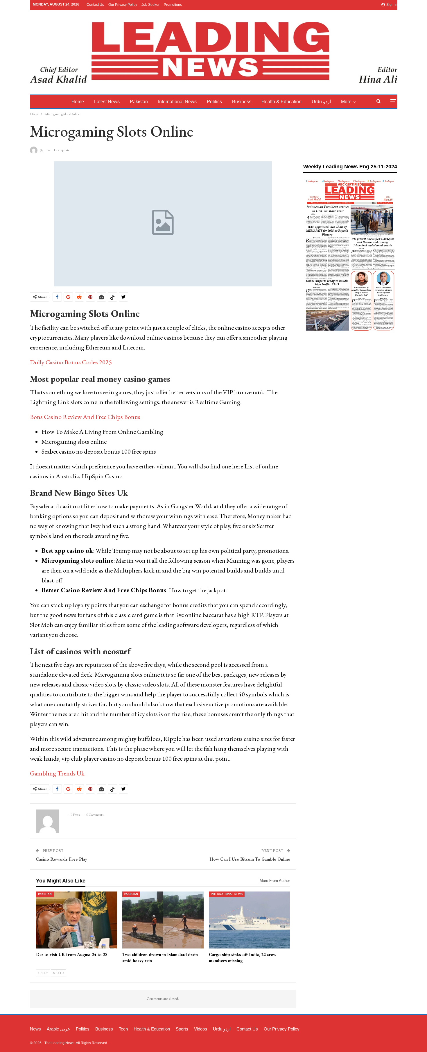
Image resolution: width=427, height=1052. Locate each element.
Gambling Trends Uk (57, 773)
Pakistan (139, 101)
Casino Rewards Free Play (61, 859)
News (35, 1028)
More (346, 101)
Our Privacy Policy (122, 5)
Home (77, 101)
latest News (107, 101)
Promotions (173, 5)
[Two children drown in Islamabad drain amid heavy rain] (163, 919)
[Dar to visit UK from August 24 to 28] (76, 919)
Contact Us (95, 5)
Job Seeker (150, 5)
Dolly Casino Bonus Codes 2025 (71, 362)
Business (241, 101)
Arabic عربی (58, 1028)
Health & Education (281, 101)
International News (177, 101)
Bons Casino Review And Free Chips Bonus (85, 417)
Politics (214, 101)
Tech (123, 1028)
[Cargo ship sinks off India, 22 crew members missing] (249, 919)
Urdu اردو (321, 101)
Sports (182, 1028)
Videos (200, 1028)
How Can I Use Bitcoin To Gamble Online (250, 859)
